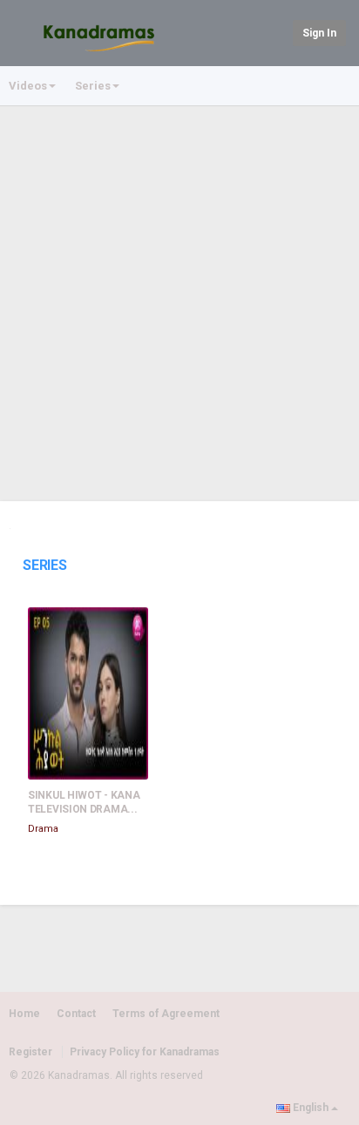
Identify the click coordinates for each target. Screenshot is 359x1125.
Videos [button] (28, 85)
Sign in (319, 33)
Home (24, 1014)
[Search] (276, 32)
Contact (76, 1014)
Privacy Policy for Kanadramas (145, 1052)
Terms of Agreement (166, 1014)
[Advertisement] (179, 295)
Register (30, 1052)
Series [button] (93, 85)
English (310, 1108)
